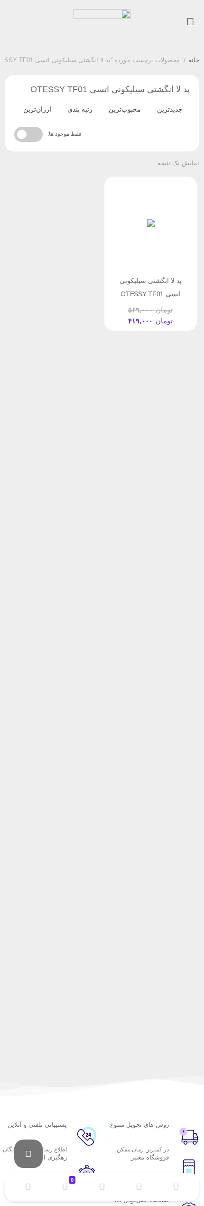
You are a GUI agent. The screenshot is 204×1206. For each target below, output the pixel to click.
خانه (193, 60)
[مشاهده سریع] (160, 307)
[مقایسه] (142, 307)
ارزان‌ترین (37, 109)
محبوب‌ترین (125, 109)
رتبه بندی (80, 109)
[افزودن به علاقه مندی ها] (124, 307)
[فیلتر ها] (28, 1154)
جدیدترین (170, 109)
